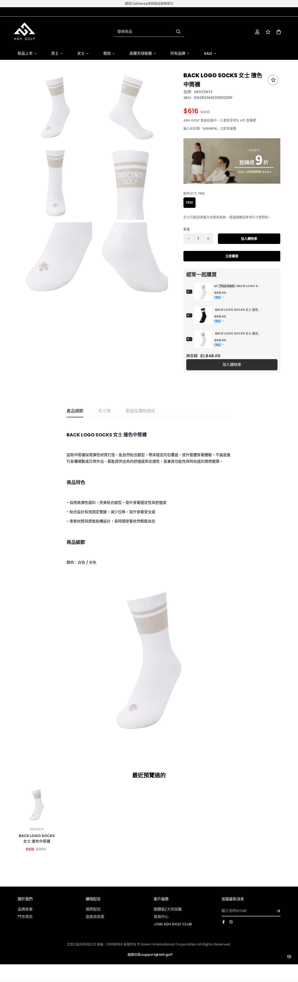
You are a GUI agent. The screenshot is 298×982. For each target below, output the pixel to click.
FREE (189, 202)
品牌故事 (25, 909)
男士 (55, 53)
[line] (289, 957)
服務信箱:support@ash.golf (150, 954)
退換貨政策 (95, 916)
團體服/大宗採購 (168, 909)
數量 (186, 229)
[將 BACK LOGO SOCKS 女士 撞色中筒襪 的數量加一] (208, 238)
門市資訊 (25, 916)
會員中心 (161, 916)
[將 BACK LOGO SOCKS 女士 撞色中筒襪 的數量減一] (188, 238)
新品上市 (25, 53)
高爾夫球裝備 (140, 53)
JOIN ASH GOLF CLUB (173, 924)
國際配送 (93, 909)
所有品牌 (177, 53)
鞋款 (107, 53)
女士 (81, 53)
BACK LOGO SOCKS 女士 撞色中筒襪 (248, 286)
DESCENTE (203, 91)
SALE (208, 53)
